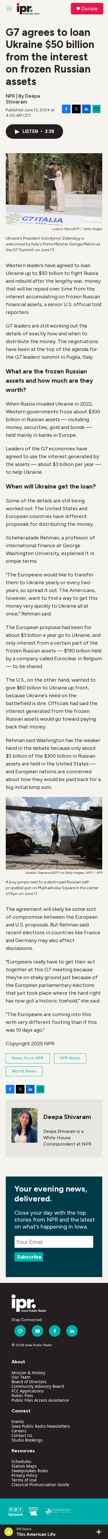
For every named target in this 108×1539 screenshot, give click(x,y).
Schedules (21, 1461)
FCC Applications (28, 1391)
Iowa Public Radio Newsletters (41, 1426)
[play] (8, 1532)
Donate (90, 8)
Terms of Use (24, 1480)
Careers (19, 1430)
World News (24, 1071)
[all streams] (100, 1532)
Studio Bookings (27, 1440)
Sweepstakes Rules (30, 1470)
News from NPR (28, 1058)
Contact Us (22, 1435)
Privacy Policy (24, 1475)
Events (18, 1421)
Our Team (21, 1377)
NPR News (70, 1058)
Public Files (22, 1395)
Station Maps (24, 1466)
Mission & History (28, 1372)
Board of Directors (29, 1381)
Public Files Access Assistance (40, 1400)
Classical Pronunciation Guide (40, 1484)
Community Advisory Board (38, 1386)
